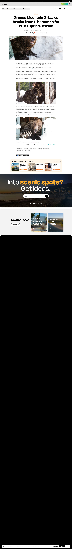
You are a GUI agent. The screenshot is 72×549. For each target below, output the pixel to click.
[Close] (3, 546)
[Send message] (46, 196)
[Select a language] (69, 1)
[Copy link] (32, 33)
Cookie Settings (55, 546)
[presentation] (36, 14)
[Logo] (4, 3)
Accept (62, 546)
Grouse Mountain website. (50, 144)
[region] (36, 546)
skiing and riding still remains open (34, 68)
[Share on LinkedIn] (30, 33)
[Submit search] (67, 1)
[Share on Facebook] (26, 33)
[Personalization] (69, 4)
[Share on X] (28, 33)
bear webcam (35, 142)
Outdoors (4, 8)
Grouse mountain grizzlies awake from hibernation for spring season (18, 8)
